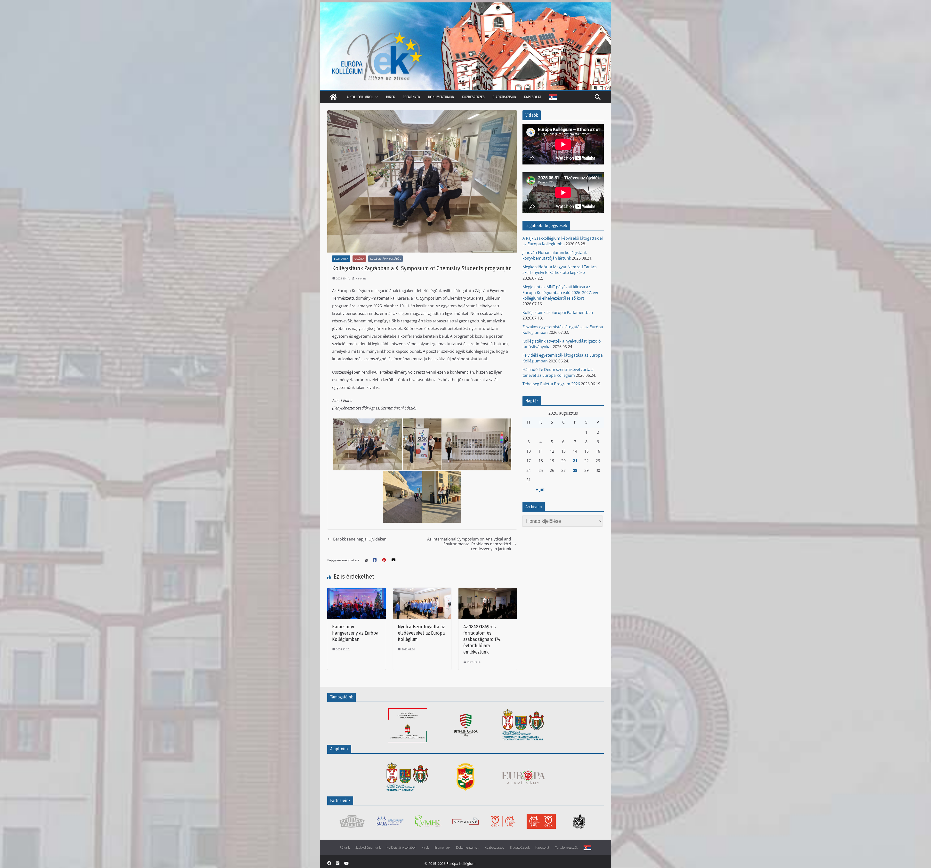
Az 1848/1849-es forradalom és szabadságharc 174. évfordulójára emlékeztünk (482, 639)
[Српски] (553, 97)
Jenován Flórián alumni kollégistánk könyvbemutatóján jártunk (554, 255)
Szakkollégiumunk (368, 847)
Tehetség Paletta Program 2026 (551, 383)
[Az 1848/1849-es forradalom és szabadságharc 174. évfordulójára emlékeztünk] (487, 591)
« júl (540, 489)
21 (575, 460)
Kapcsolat (532, 97)
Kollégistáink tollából (385, 258)
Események (411, 97)
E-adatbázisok (504, 97)
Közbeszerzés (473, 97)
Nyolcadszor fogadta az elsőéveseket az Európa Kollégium (421, 633)
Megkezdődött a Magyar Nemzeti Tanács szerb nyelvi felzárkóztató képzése (559, 269)
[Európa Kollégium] (333, 97)
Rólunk (345, 847)
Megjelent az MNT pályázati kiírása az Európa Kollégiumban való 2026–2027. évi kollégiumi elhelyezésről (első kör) (560, 292)
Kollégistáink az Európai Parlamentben (557, 312)
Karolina (361, 278)
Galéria (359, 258)
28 (575, 470)
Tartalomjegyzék (566, 847)
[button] (375, 97)
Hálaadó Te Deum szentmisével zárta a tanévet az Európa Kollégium (558, 372)
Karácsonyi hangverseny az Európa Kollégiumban (355, 633)
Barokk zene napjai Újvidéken (359, 539)
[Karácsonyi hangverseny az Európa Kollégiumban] (356, 591)
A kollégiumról (360, 97)
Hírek (390, 97)
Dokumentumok (441, 97)
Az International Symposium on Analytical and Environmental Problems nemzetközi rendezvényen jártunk (469, 544)
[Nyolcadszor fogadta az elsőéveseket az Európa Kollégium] (422, 591)
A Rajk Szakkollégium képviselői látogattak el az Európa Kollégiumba (562, 241)
